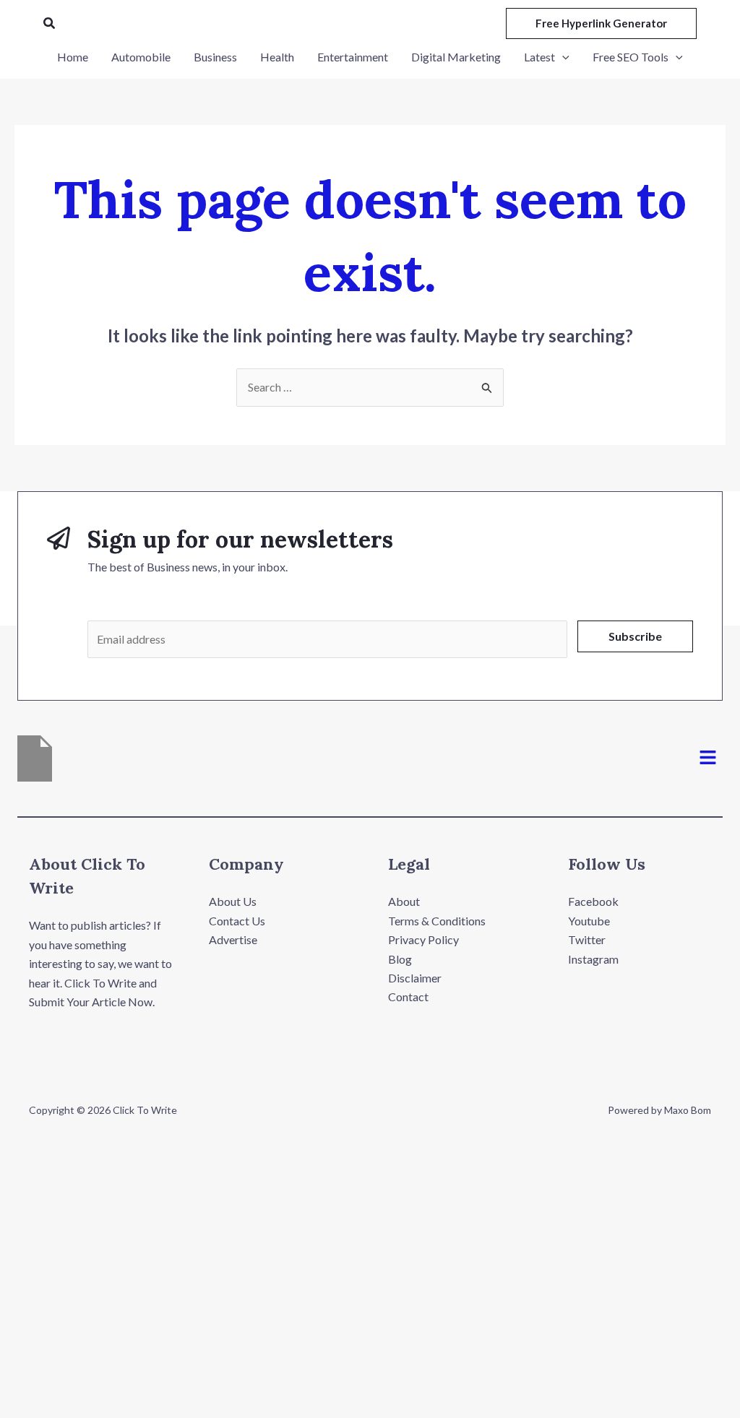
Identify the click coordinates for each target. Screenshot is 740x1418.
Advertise (233, 939)
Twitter (587, 939)
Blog (400, 959)
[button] (49, 23)
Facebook (593, 901)
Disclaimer (415, 978)
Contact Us (237, 921)
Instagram (593, 959)
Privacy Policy (423, 939)
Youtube (589, 921)
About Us (233, 901)
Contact (408, 996)
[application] (562, 57)
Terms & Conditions (437, 921)
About (404, 901)
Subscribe (635, 636)
